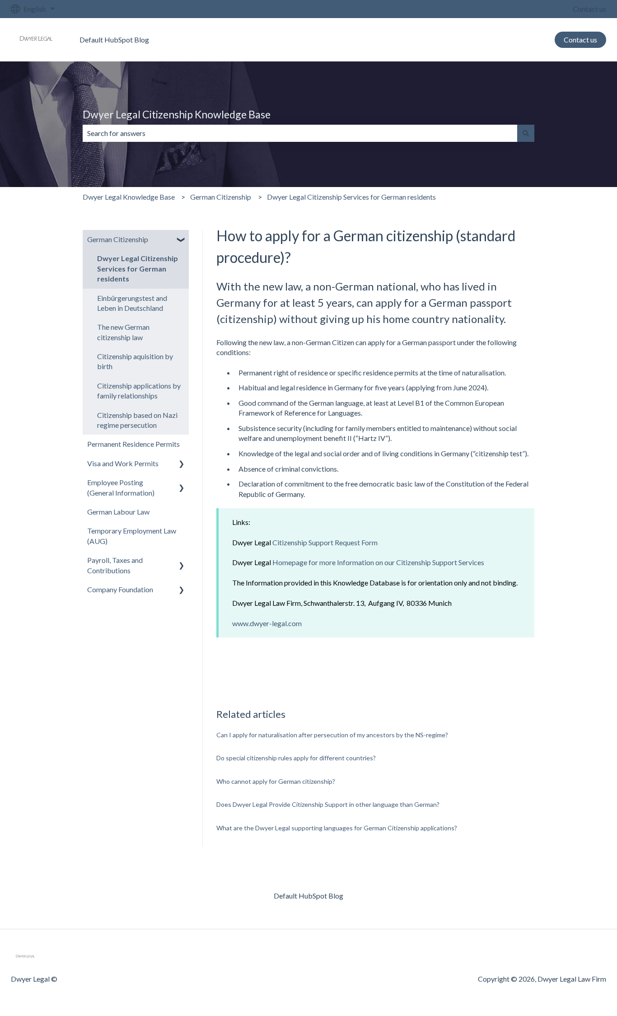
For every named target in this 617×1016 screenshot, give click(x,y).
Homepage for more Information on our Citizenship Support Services (378, 562)
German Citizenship (220, 196)
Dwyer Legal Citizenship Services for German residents (351, 196)
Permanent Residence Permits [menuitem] (133, 444)
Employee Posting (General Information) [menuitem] (120, 487)
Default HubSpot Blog (114, 39)
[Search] (525, 133)
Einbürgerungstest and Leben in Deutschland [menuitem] (132, 303)
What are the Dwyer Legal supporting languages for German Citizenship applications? (336, 828)
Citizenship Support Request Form (325, 542)
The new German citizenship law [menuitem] (123, 332)
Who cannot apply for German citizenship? (275, 781)
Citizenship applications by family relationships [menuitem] (139, 390)
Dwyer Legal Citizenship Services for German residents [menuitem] (137, 268)
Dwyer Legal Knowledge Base (129, 196)
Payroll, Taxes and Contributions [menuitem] (115, 565)
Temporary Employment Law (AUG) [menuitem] (131, 535)
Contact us (589, 9)
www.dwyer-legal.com (267, 623)
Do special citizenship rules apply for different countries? (296, 758)
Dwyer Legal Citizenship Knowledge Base (177, 114)
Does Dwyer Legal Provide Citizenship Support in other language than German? (327, 804)
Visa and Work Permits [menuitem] (123, 463)
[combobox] (300, 133)
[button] (181, 240)
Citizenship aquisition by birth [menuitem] (135, 361)
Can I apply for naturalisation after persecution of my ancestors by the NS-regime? (332, 735)
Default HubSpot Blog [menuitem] (308, 895)
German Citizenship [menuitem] (117, 239)
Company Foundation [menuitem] (120, 589)
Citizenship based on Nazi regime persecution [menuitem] (137, 420)
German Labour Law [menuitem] (118, 511)
